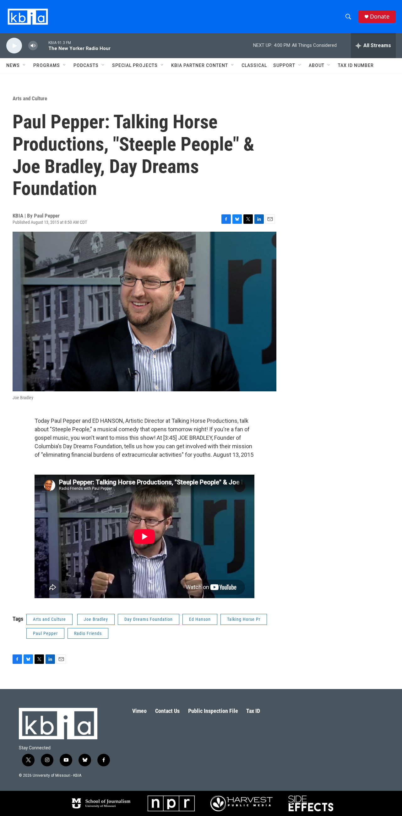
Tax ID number (356, 65)
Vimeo (139, 711)
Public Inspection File (213, 711)
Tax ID (253, 711)
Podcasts (86, 65)
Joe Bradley (96, 619)
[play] (14, 45)
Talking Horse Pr (243, 619)
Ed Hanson (200, 619)
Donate (379, 16)
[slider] (43, 45)
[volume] (33, 46)
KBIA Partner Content (199, 65)
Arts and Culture (30, 98)
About (316, 65)
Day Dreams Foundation (148, 619)
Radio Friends (88, 633)
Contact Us (167, 711)
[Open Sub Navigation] (24, 65)
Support (284, 65)
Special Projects (135, 65)
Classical (254, 65)
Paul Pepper (45, 633)
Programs (46, 65)
